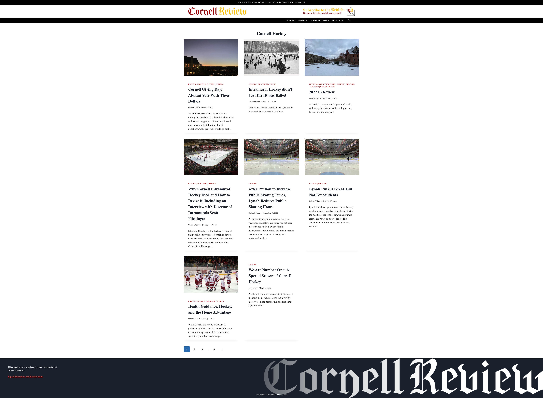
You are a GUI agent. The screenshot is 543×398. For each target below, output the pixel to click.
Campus (220, 84)
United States (327, 87)
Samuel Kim (193, 318)
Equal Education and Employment (25, 376)
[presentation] (211, 57)
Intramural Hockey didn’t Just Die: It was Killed (270, 92)
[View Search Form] (348, 20)
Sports (220, 301)
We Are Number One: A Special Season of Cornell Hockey (270, 275)
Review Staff (193, 107)
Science (211, 301)
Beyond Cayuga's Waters (201, 84)
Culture (262, 84)
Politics (314, 87)
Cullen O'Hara (254, 101)
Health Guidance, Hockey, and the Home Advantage (210, 309)
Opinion (272, 84)
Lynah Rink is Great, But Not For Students (330, 192)
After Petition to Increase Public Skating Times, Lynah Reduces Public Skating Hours (270, 198)
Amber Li (252, 288)
